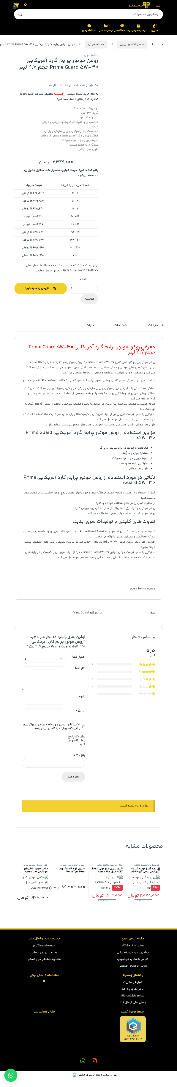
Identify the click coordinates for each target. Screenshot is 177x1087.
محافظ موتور (96, 44)
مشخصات (122, 325)
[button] (10, 1075)
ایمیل (80, 711)
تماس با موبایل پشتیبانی (133, 952)
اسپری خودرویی (76, 865)
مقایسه (53, 85)
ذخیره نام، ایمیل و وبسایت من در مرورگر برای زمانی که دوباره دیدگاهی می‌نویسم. (51, 726)
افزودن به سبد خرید (37, 288)
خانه (160, 44)
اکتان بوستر (117, 865)
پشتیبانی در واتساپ (44, 952)
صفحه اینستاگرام (44, 945)
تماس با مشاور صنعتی (133, 966)
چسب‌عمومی (138, 30)
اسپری (154, 30)
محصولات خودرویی (132, 44)
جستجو (20, 14)
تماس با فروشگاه (133, 945)
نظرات (90, 325)
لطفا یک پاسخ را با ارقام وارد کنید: (76, 740)
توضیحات (155, 325)
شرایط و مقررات (132, 982)
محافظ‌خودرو (89, 30)
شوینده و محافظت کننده (147, 865)
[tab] (155, 327)
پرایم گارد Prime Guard (87, 612)
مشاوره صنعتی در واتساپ (44, 959)
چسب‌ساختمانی (122, 30)
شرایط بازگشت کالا (132, 995)
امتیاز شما (78, 657)
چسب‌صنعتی (106, 30)
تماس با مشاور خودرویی (133, 959)
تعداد (82, 279)
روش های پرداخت (132, 989)
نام (82, 697)
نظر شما (80, 669)
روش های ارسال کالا (133, 1002)
